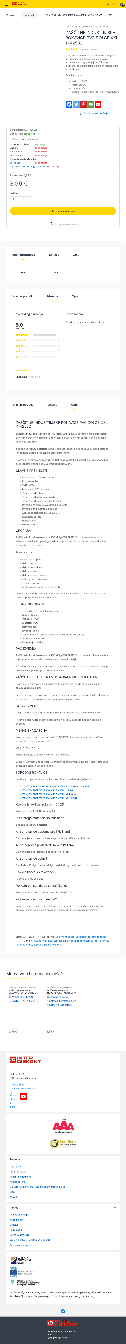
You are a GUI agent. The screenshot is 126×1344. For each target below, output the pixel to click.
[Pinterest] (83, 104)
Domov (10, 15)
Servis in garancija (19, 1234)
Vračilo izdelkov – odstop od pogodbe (30, 1240)
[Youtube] (98, 104)
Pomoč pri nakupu (19, 1214)
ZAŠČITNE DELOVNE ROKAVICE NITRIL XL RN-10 (49, 794)
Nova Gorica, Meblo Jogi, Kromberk (27, 166)
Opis (76, 254)
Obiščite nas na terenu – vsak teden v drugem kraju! (37, 1186)
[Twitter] (76, 104)
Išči (101, 4)
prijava (100, 322)
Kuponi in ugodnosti (20, 1176)
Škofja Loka (15, 163)
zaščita (37, 944)
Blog (12, 1191)
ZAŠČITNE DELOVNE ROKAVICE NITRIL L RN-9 (48, 790)
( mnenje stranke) (88, 49)
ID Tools (29, 988)
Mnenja (54, 254)
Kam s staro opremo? (21, 1245)
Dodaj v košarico (65, 211)
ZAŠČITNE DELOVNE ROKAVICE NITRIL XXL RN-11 (49, 798)
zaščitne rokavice (51, 944)
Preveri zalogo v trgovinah (25, 139)
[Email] (90, 104)
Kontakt (14, 1197)
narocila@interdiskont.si (24, 1088)
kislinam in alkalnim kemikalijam (81, 940)
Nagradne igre (17, 1181)
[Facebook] (69, 104)
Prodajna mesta (18, 1171)
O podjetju (15, 1166)
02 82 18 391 (18, 1084)
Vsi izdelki (29, 15)
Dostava (14, 1224)
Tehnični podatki (23, 254)
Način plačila (16, 1219)
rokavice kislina (24, 944)
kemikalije (58, 940)
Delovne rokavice (73, 26)
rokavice (103, 940)
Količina (14, 193)
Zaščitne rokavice (102, 26)
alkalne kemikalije (43, 940)
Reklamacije (16, 1229)
